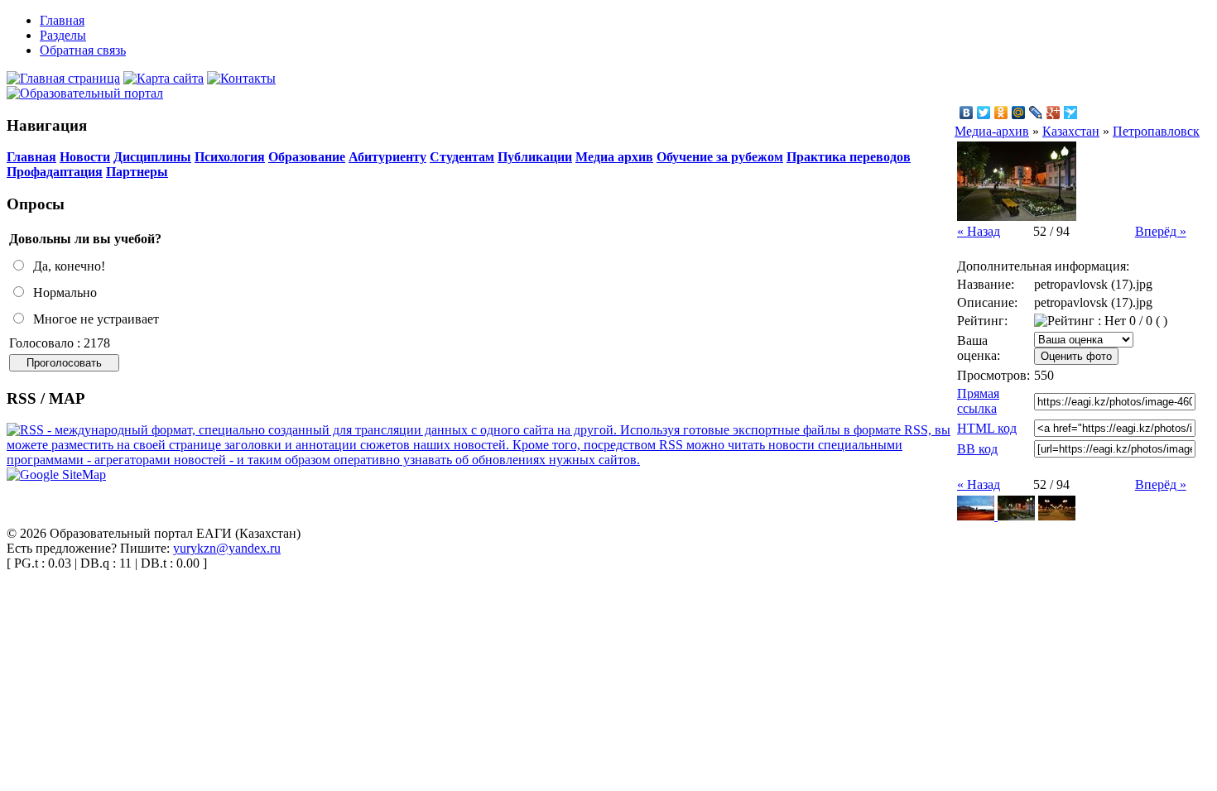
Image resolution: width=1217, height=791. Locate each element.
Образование (306, 157)
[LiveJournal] (1036, 112)
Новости (85, 157)
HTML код (987, 428)
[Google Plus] (1053, 112)
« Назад (978, 231)
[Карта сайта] (163, 78)
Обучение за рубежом (720, 157)
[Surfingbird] (1071, 112)
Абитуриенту (387, 157)
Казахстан (1070, 131)
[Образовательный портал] (85, 93)
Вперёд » (1160, 231)
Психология (230, 157)
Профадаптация (55, 172)
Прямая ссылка (978, 400)
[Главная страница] (63, 78)
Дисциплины (152, 157)
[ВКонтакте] (966, 112)
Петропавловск (1156, 131)
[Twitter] (984, 112)
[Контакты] (241, 78)
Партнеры (137, 172)
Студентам (462, 157)
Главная (31, 157)
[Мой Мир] (1018, 112)
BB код (977, 449)
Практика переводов (848, 157)
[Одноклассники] (1001, 112)
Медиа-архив (992, 131)
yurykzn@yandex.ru (227, 548)
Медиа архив (614, 157)
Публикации (535, 157)
